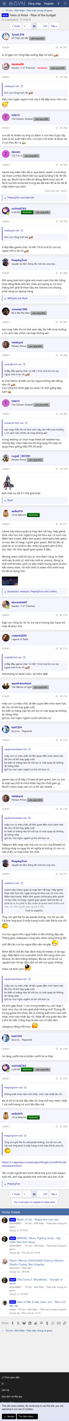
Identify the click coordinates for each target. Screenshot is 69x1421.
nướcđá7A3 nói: (13, 364)
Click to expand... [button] (34, 910)
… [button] (29, 26)
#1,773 (63, 648)
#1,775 (63, 740)
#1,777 (63, 874)
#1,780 (63, 1126)
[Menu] (4, 3)
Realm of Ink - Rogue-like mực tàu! (38, 1219)
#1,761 (63, 47)
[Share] (56, 47)
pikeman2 (14, 1267)
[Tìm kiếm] (65, 3)
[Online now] (8, 213)
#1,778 (63, 1048)
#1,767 (63, 322)
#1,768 (63, 355)
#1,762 (63, 77)
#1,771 (63, 524)
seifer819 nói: (12, 883)
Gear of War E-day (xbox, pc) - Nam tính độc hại (37, 1304)
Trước (17, 26)
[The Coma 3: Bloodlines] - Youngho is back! (36, 1281)
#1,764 (63, 164)
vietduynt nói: (12, 86)
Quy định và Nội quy (12, 1396)
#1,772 (63, 615)
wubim (12, 1309)
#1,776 (63, 809)
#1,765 (63, 221)
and (20, 197)
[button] (34, 1383)
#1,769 (63, 413)
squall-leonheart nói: (15, 749)
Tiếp (53, 26)
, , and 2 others (32, 591)
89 (34, 26)
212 (45, 26)
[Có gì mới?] (58, 3)
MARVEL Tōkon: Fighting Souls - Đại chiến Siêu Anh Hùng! (35, 1240)
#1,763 (63, 127)
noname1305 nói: (14, 422)
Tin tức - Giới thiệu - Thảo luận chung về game (42, 1309)
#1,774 (63, 696)
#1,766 (63, 273)
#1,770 (63, 468)
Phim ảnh (26, 1267)
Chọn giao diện (12, 1377)
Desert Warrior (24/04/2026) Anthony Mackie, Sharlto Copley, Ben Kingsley (36, 1262)
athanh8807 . (16, 1223)
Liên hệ (5, 1390)
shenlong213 (11, 19)
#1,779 (63, 1078)
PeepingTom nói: (13, 1087)
